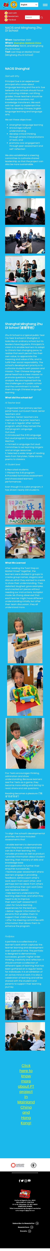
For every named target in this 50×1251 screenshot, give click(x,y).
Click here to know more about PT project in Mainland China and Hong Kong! (26, 1094)
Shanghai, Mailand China (27, 42)
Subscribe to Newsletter (24, 1223)
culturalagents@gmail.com (25, 1210)
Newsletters (13, 16)
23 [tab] (37, 1172)
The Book (12, 20)
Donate (23, 1231)
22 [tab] (36, 1172)
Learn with (12, 13)
